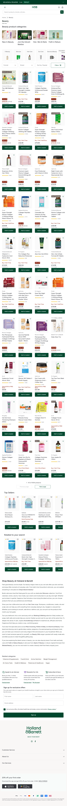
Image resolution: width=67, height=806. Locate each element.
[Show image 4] (59, 82)
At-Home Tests (7, 663)
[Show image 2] (7, 82)
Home (4, 17)
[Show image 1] (6, 82)
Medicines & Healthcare (35, 663)
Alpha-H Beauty (39, 643)
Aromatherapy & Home (31, 620)
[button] (9, 65)
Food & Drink (25, 659)
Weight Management (50, 659)
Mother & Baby (41, 627)
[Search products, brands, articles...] (62, 12)
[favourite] (17, 497)
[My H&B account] (59, 7)
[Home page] (34, 7)
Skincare (45, 593)
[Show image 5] (11, 82)
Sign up (33, 715)
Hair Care (31, 604)
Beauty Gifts (36, 634)
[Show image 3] (26, 82)
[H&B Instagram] (32, 741)
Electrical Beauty (54, 627)
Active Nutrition (36, 659)
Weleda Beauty (7, 645)
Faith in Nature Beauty (15, 643)
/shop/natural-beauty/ (26, 589)
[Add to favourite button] (14, 72)
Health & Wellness (20, 663)
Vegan (48, 663)
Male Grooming (31, 627)
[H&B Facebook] (35, 741)
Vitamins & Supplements (10, 659)
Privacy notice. (52, 709)
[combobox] (31, 12)
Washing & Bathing (40, 615)
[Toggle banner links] (63, 2)
